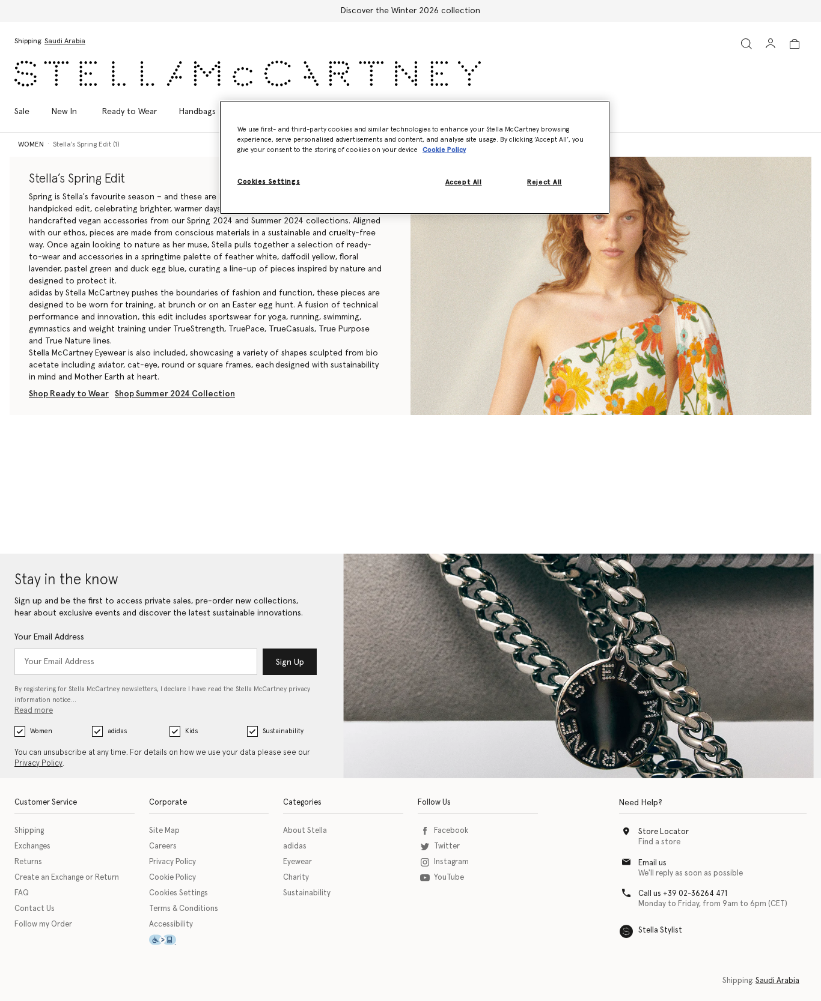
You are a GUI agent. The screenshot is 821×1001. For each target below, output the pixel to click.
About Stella (305, 831)
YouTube (449, 878)
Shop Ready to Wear (69, 394)
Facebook (451, 831)
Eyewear (297, 862)
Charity (296, 878)
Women (41, 731)
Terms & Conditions (183, 909)
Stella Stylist (660, 930)
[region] (414, 157)
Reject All (544, 182)
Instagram (451, 862)
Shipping (29, 831)
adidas (117, 731)
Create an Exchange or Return (66, 878)
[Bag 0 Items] (795, 44)
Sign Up (290, 662)
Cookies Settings (178, 893)
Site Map (164, 831)
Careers (163, 846)
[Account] (770, 43)
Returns (28, 862)
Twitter (447, 846)
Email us (652, 863)
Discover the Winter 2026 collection (410, 11)
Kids (191, 731)
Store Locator (663, 832)
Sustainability (283, 731)
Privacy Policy (38, 763)
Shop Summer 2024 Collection (175, 394)
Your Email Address (49, 637)
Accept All (463, 182)
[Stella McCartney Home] (247, 73)
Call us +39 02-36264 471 (682, 894)
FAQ (21, 893)
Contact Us (34, 909)
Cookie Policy (172, 878)
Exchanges (32, 846)
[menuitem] (64, 111)
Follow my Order (43, 924)
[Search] (746, 43)
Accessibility (171, 924)
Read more (33, 711)
